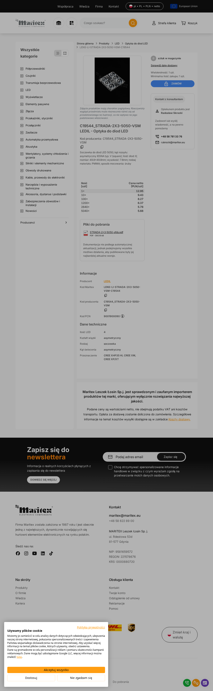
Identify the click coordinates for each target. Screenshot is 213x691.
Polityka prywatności (91, 627)
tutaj (19, 657)
